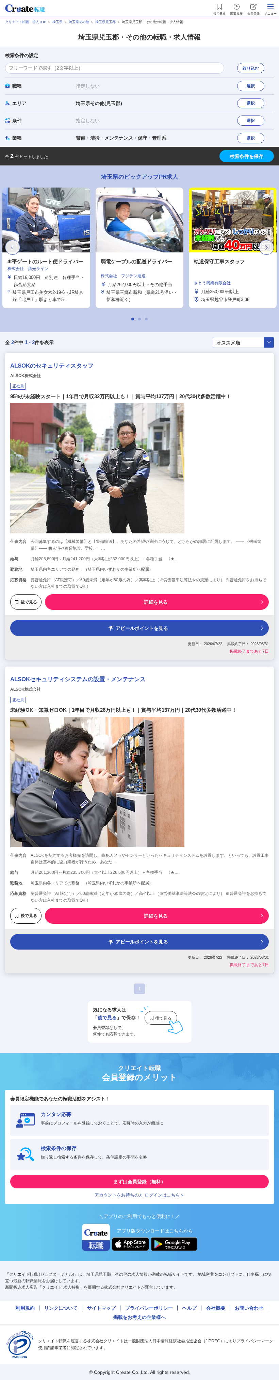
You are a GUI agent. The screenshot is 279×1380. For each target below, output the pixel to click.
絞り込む (251, 68)
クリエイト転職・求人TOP (25, 22)
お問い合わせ (249, 1308)
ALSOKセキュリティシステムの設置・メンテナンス (78, 679)
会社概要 (215, 1308)
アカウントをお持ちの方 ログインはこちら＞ (139, 1195)
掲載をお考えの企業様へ (139, 1317)
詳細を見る (156, 602)
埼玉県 (57, 22)
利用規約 (25, 1308)
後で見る (29, 602)
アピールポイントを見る (142, 628)
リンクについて (61, 1308)
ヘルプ (189, 1308)
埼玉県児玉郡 (105, 22)
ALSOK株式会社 (25, 375)
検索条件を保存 (246, 156)
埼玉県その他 (79, 22)
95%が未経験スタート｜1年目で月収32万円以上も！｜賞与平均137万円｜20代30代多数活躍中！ (120, 396)
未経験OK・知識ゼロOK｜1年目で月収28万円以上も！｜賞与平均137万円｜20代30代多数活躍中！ (123, 710)
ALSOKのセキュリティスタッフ (52, 365)
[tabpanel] (139, 248)
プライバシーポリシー (149, 1308)
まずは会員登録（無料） (139, 1181)
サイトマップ (101, 1308)
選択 (251, 86)
